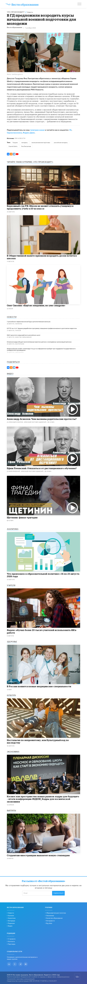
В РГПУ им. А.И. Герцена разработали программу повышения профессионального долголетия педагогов (42, 328)
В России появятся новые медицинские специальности (39, 686)
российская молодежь (61, 142)
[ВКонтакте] (8, 154)
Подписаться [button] (58, 893)
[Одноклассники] (11, 154)
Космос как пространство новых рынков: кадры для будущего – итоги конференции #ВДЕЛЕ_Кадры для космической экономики (43, 799)
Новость (30, 12)
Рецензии (11, 923)
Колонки (11, 915)
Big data (49, 923)
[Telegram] (14, 154)
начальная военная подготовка (41, 142)
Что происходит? (16, 11)
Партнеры (11, 944)
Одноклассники (14, 133)
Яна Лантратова (26, 146)
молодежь (24, 142)
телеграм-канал (37, 130)
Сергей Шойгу (13, 146)
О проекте (11, 939)
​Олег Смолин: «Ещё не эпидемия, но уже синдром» (36, 305)
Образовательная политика (56, 913)
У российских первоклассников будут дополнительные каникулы (28, 321)
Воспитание (19, 344)
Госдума (15, 142)
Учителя (18, 330)
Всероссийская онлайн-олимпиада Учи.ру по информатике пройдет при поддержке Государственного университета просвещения (41, 349)
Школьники (19, 352)
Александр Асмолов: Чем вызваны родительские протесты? (42, 419)
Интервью (11, 920)
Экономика (50, 915)
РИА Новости (20, 138)
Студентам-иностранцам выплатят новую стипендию (38, 855)
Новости (11, 913)
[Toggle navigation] (79, 4)
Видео (10, 926)
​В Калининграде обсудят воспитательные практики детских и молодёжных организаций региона (39, 342)
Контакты (11, 941)
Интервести (50, 920)
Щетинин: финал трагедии (22, 517)
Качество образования (23, 337)
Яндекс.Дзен (29, 133)
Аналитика (11, 918)
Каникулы (18, 324)
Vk (70, 130)
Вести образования (14, 27)
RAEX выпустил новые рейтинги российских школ (23, 335)
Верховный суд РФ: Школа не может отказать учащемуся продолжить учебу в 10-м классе (40, 207)
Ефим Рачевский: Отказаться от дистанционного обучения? (42, 468)
